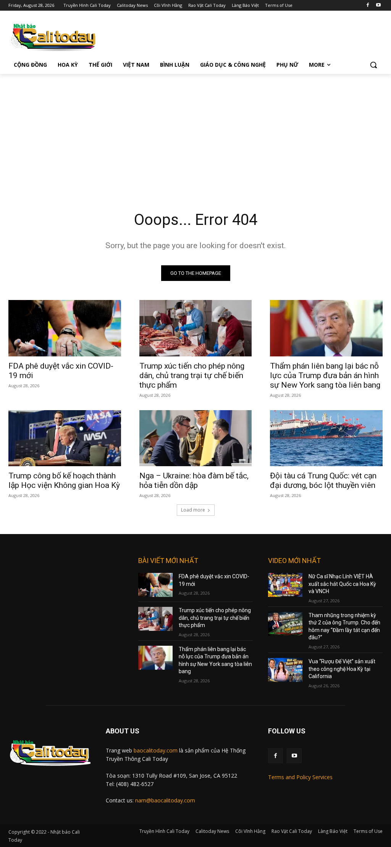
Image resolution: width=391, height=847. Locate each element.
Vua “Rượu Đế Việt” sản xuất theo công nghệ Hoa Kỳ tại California (342, 668)
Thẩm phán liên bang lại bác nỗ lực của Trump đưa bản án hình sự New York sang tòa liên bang (325, 375)
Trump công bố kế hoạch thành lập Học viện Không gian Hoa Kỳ (64, 480)
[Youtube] (378, 5)
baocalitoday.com (156, 750)
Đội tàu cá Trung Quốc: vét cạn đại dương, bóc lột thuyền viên (323, 480)
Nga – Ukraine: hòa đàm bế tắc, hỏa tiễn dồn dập (194, 480)
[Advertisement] (195, 131)
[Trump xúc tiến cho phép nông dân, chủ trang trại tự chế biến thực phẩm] (195, 328)
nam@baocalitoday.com (165, 800)
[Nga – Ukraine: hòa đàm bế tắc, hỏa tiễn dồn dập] (195, 438)
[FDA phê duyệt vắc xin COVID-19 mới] (64, 328)
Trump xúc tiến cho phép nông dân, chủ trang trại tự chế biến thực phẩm (191, 375)
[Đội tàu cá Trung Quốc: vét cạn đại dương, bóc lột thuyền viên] (326, 438)
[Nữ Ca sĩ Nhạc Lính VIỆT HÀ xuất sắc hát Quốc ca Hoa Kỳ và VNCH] (285, 585)
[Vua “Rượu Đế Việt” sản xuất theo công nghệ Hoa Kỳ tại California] (285, 670)
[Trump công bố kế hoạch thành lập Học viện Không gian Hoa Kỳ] (64, 438)
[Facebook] (367, 5)
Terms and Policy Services (300, 777)
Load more (193, 510)
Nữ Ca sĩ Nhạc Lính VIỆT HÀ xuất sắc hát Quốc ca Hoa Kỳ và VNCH (342, 583)
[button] (373, 65)
